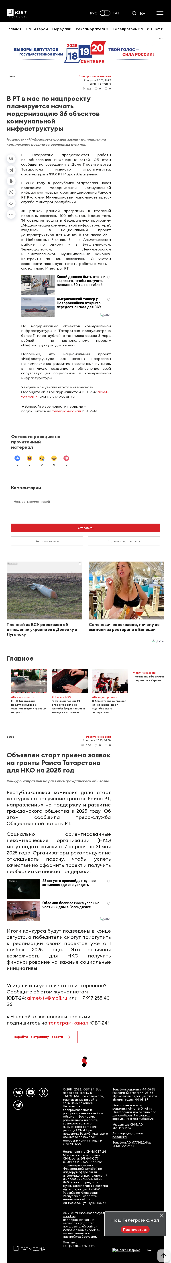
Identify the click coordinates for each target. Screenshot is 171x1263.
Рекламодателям (92, 29)
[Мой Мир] (11, 203)
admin (11, 76)
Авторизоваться (47, 541)
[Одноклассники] (11, 181)
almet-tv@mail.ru (47, 998)
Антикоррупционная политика (127, 1135)
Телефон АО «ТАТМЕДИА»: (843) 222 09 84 (131, 1144)
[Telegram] (11, 169)
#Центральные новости (94, 76)
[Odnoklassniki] (43, 1092)
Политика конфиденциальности (79, 1244)
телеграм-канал (66, 411)
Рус (94, 13)
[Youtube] (30, 1092)
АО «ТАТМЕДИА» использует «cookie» (83, 1214)
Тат (116, 13)
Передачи (61, 29)
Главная (14, 29)
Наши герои (37, 29)
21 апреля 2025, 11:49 (97, 80)
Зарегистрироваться (124, 541)
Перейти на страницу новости (38, 1037)
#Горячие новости (98, 736)
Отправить (85, 528)
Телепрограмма (128, 29)
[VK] (18, 1092)
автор (10, 736)
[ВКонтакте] (11, 158)
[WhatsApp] (11, 192)
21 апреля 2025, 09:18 (97, 740)
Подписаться (135, 1229)
